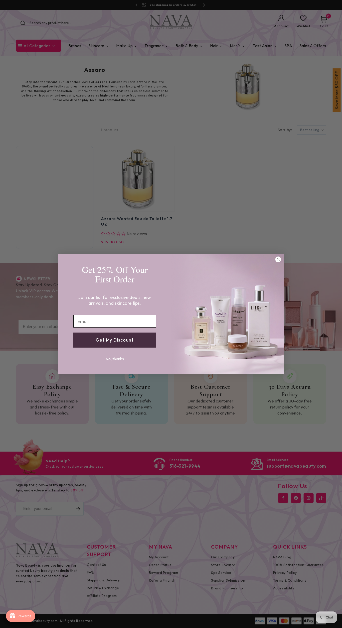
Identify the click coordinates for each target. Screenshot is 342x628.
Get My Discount (115, 340)
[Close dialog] (278, 259)
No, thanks (115, 358)
